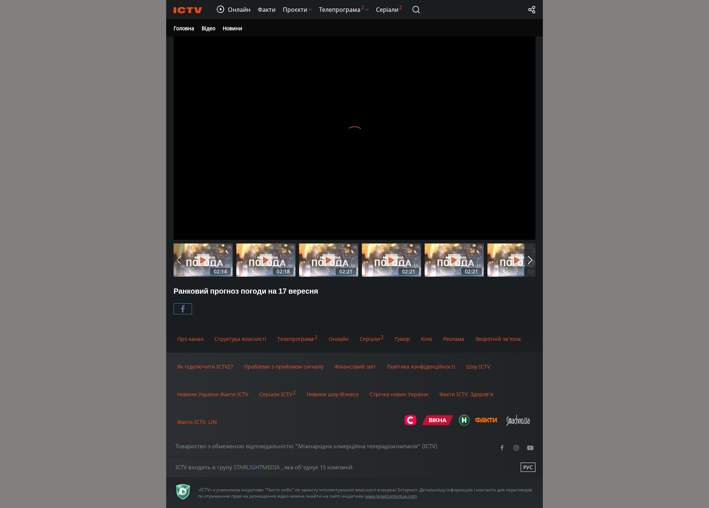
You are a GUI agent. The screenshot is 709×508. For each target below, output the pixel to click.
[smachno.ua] (518, 424)
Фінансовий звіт (355, 366)
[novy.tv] (464, 424)
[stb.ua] (410, 424)
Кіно (426, 338)
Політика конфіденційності (421, 366)
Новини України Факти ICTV (212, 394)
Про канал (190, 338)
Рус (528, 467)
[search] (416, 9)
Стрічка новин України (399, 394)
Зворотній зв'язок (498, 338)
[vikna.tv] (437, 424)
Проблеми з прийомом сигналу (283, 366)
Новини (232, 28)
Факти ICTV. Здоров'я (466, 394)
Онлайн (339, 338)
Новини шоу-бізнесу (333, 394)
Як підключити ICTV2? (205, 366)
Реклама (453, 338)
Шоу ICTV (478, 366)
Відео (208, 28)
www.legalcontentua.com (391, 496)
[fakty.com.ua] (486, 424)
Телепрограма (295, 338)
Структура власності (240, 338)
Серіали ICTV (275, 394)
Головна (184, 28)
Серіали (370, 338)
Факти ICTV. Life (197, 421)
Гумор (402, 338)
